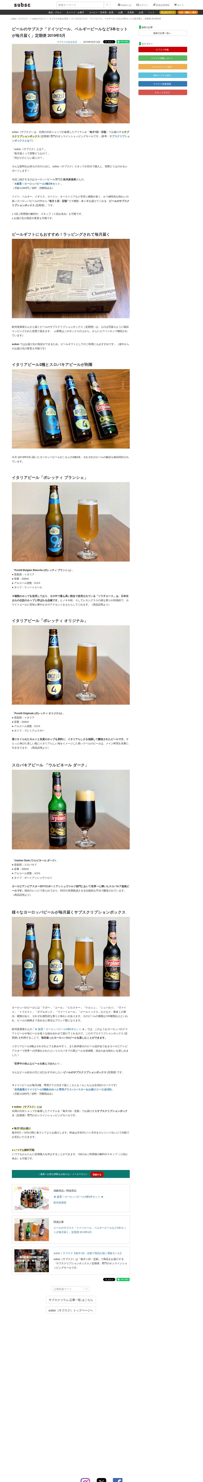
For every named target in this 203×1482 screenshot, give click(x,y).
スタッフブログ (162, 92)
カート (180, 5)
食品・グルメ (55, 12)
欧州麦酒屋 (60, 1202)
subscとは (125, 5)
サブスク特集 (162, 49)
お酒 (120, 12)
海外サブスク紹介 (162, 75)
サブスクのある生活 (67, 41)
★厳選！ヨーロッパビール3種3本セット (37, 183)
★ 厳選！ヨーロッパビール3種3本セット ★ (60, 1029)
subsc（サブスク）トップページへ (71, 1310)
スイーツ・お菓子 (75, 12)
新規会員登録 (162, 5)
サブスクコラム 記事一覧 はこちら (71, 1300)
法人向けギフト (167, 12)
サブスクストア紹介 (162, 66)
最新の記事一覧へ (162, 33)
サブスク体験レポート (162, 58)
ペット (151, 12)
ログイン (143, 5)
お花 (141, 12)
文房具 (130, 12)
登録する (97, 1174)
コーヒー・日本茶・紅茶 (101, 12)
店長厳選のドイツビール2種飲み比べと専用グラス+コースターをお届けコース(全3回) (63, 1089)
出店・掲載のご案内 (187, 12)
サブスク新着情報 (162, 83)
